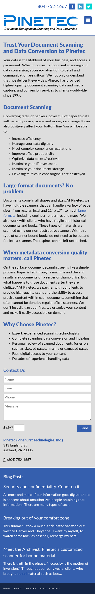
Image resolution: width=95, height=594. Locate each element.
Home (6, 588)
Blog (42, 588)
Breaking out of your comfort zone (36, 518)
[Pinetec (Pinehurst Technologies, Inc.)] (40, 22)
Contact (54, 588)
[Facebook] (72, 6)
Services (31, 588)
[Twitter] (89, 6)
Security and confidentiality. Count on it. (42, 487)
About (18, 588)
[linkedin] (81, 6)
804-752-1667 (52, 6)
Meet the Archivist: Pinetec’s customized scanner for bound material (43, 552)
